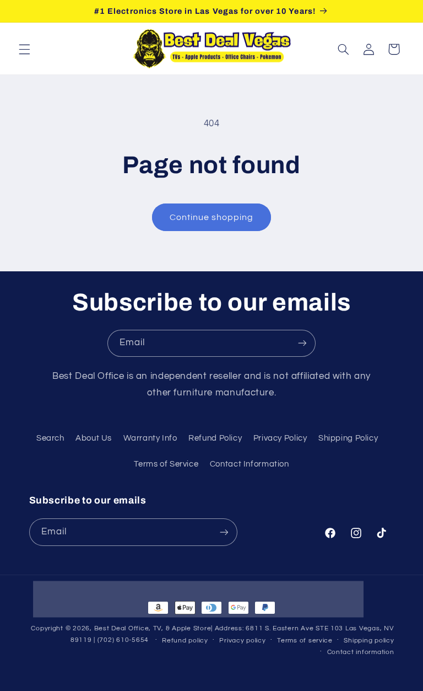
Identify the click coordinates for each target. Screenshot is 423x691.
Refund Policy (215, 438)
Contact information (360, 652)
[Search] (343, 49)
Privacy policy (242, 641)
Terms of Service (166, 464)
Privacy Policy (280, 438)
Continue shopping (212, 217)
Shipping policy (369, 641)
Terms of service (305, 641)
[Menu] (24, 49)
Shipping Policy (348, 438)
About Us (93, 438)
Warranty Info (150, 438)
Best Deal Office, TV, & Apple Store (153, 628)
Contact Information (249, 464)
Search (50, 438)
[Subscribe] (302, 343)
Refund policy (185, 641)
